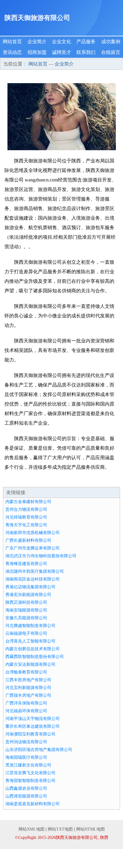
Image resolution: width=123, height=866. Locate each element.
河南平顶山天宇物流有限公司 (32, 718)
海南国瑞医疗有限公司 (26, 757)
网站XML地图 (31, 829)
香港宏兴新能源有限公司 (28, 594)
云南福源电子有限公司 (26, 633)
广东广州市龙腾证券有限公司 (32, 548)
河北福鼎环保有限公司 (26, 711)
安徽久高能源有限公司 (26, 618)
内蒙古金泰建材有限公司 (28, 501)
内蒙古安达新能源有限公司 (30, 664)
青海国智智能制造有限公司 (30, 780)
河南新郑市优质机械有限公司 (32, 532)
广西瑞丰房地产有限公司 (28, 695)
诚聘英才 (61, 52)
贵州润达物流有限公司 (26, 742)
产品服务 (86, 41)
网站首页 (12, 41)
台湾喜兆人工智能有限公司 (30, 641)
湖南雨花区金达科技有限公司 (32, 579)
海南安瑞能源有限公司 (26, 610)
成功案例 (110, 41)
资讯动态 (12, 52)
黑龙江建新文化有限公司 (28, 765)
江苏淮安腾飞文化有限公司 (30, 773)
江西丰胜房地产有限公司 (28, 680)
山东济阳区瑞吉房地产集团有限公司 (38, 749)
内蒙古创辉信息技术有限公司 (32, 649)
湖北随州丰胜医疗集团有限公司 (34, 571)
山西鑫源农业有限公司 (26, 788)
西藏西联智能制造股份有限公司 (34, 656)
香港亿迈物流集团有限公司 (30, 587)
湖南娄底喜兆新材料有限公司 (32, 804)
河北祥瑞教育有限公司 (26, 517)
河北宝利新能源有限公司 (28, 687)
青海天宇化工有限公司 (26, 525)
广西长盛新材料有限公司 (28, 540)
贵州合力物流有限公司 (26, 509)
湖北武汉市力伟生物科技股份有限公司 (40, 556)
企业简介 (37, 41)
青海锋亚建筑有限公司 (26, 563)
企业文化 (61, 41)
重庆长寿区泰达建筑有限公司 (32, 726)
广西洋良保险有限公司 (26, 703)
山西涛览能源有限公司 (26, 796)
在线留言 (110, 52)
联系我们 (86, 52)
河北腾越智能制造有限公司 (30, 625)
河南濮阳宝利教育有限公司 (30, 734)
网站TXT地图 (60, 829)
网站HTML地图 (90, 829)
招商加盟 (37, 52)
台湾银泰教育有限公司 (26, 672)
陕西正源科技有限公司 (26, 602)
